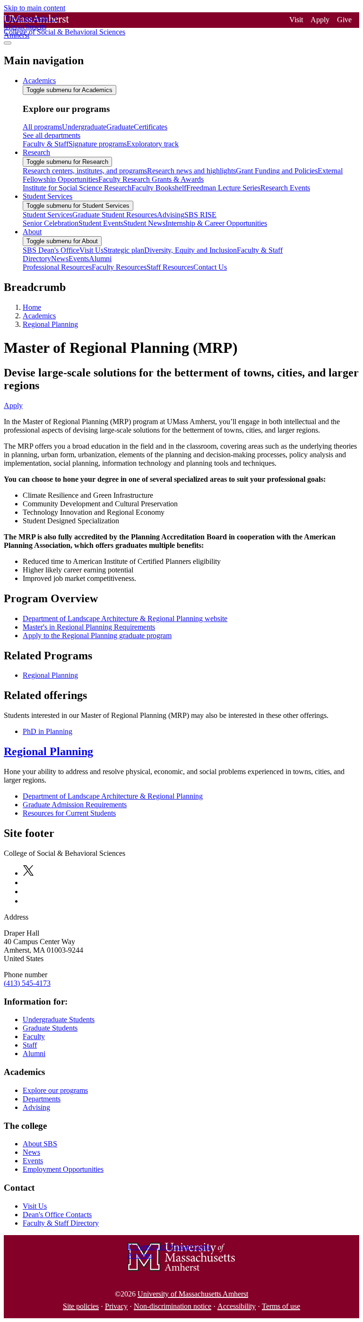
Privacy (116, 1306)
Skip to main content (34, 8)
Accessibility (236, 1306)
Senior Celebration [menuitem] (50, 223)
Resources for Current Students (69, 813)
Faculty (34, 1036)
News (31, 1152)
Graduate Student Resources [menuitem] (114, 215)
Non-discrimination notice (172, 1306)
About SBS (40, 1144)
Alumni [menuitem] (100, 259)
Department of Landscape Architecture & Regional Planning (113, 796)
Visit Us (35, 1206)
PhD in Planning (47, 731)
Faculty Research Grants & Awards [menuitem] (151, 179)
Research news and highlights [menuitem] (191, 171)
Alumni (34, 1053)
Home (32, 307)
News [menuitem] (60, 259)
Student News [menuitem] (144, 223)
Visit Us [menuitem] (91, 250)
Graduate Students (50, 1028)
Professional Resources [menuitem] (57, 267)
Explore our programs (55, 1090)
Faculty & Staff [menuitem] (46, 144)
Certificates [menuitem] (150, 127)
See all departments (51, 135)
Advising (36, 1107)
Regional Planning (50, 324)
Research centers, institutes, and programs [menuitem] (85, 171)
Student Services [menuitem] (47, 196)
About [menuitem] (32, 232)
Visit (296, 20)
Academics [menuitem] (39, 81)
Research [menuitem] (36, 152)
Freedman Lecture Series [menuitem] (223, 188)
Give (344, 20)
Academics (39, 316)
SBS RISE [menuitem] (200, 215)
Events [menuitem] (79, 259)
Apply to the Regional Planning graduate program (97, 635)
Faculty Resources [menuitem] (119, 267)
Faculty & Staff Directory (61, 1223)
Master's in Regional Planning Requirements (89, 627)
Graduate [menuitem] (120, 127)
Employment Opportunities (63, 1169)
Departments (41, 1099)
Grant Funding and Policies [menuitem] (277, 171)
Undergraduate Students (59, 1019)
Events (33, 1161)
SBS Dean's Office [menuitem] (51, 250)
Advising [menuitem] (170, 215)
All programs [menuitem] (42, 127)
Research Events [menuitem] (285, 188)
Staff (30, 1045)
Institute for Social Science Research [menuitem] (77, 188)
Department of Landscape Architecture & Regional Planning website (125, 618)
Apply (320, 20)
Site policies (81, 1306)
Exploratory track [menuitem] (153, 144)
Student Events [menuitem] (100, 223)
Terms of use (281, 1306)
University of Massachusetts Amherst (193, 1294)
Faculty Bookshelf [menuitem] (158, 188)
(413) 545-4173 (27, 983)
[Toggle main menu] (7, 43)
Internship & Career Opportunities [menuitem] (216, 223)
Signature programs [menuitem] (98, 144)
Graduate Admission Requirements (75, 805)
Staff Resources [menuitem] (170, 267)
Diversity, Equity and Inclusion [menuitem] (190, 250)
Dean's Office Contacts (57, 1215)
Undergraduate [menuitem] (84, 127)
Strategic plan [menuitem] (124, 250)
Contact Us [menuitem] (210, 267)
